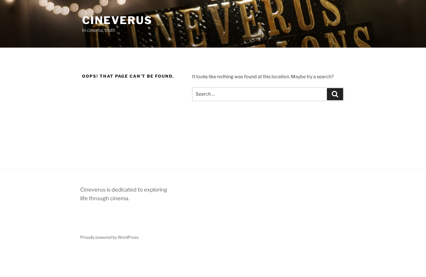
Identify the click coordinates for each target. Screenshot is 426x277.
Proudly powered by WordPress (109, 237)
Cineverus (117, 20)
